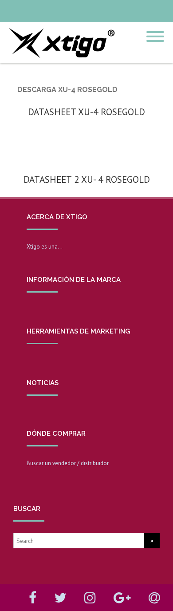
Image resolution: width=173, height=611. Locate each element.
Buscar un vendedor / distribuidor (68, 463)
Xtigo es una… (45, 246)
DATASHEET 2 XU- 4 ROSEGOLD (87, 179)
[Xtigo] (60, 60)
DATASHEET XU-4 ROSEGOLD (86, 112)
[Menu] (155, 31)
